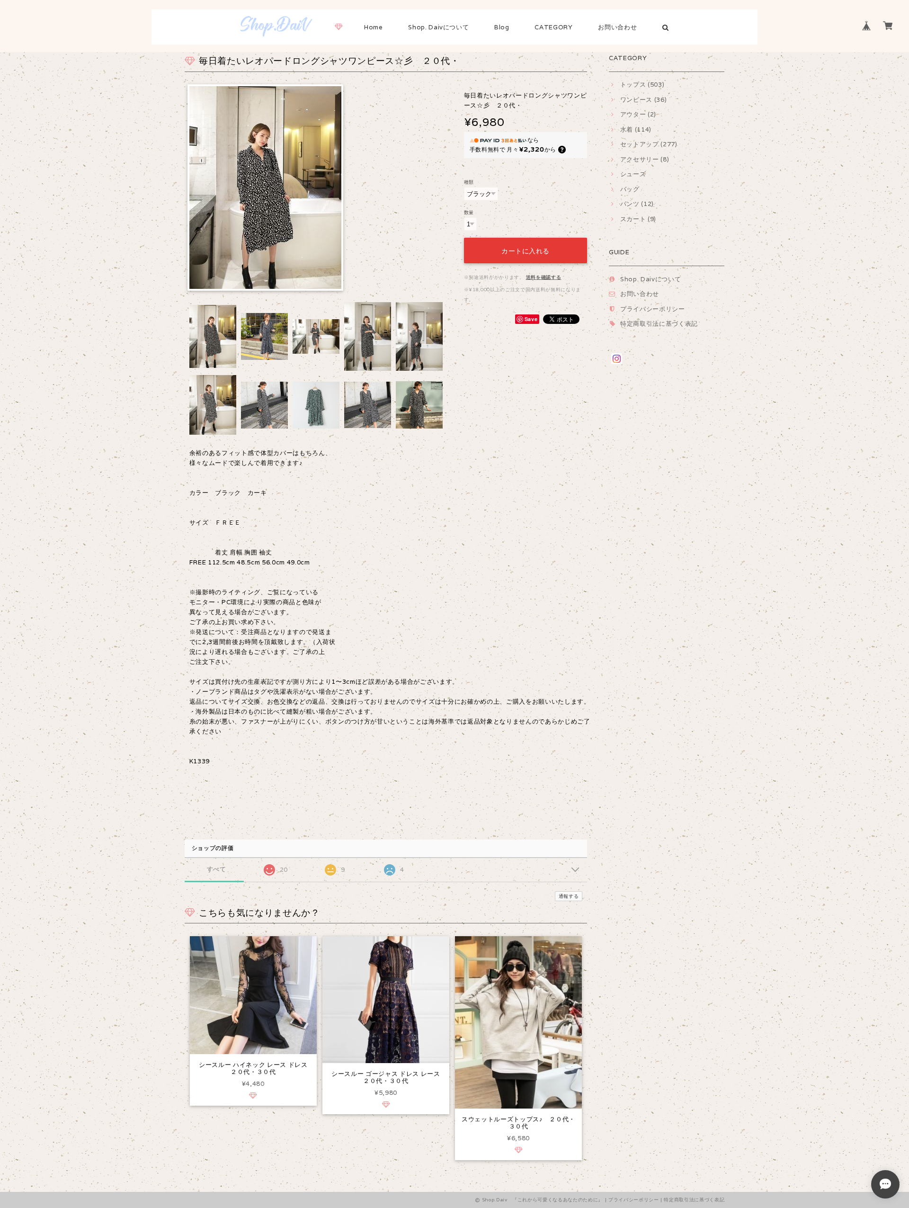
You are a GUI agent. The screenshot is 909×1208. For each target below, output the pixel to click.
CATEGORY (553, 27)
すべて (216, 869)
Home (373, 27)
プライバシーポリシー (652, 309)
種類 (469, 182)
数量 (469, 212)
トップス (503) (642, 85)
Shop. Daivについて (438, 27)
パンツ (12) (637, 204)
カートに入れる (525, 250)
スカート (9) (638, 219)
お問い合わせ (617, 27)
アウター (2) (638, 114)
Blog (501, 27)
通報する (569, 896)
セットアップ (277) (648, 144)
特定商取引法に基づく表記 (659, 324)
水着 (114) (635, 129)
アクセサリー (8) (644, 159)
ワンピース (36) (643, 100)
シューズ (633, 174)
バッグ (630, 189)
